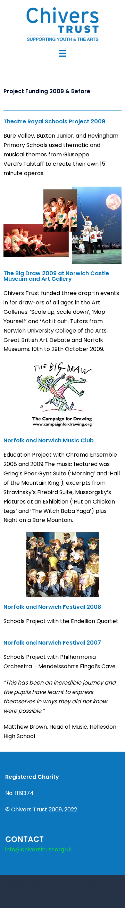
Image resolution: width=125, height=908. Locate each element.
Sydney (63, 896)
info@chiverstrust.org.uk (38, 849)
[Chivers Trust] (62, 24)
